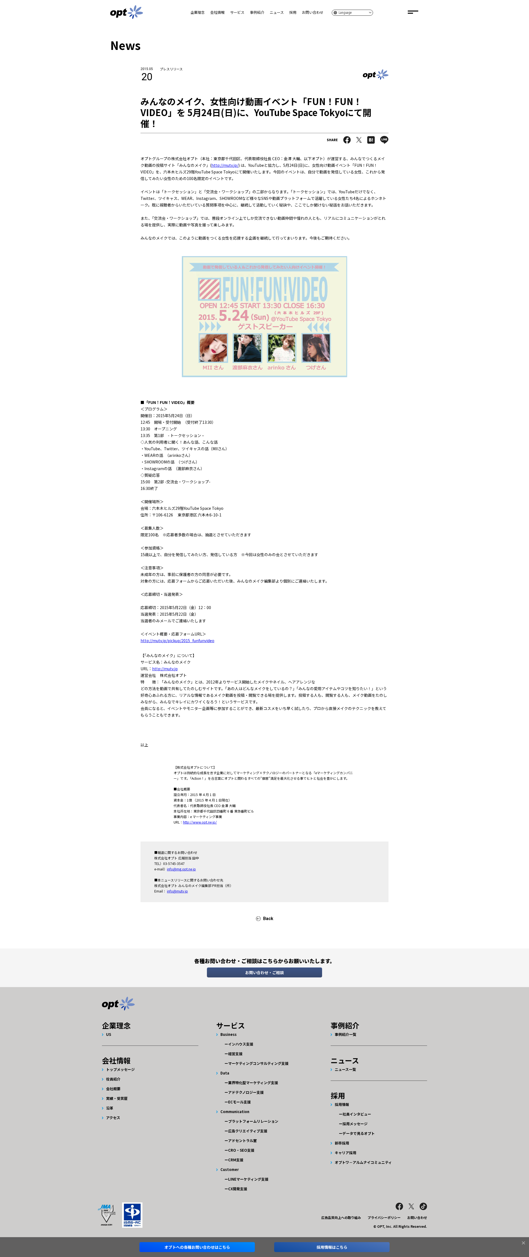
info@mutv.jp (177, 891)
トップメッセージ (120, 1069)
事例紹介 (257, 12)
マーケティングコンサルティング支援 (258, 1063)
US (108, 1034)
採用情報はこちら (332, 1247)
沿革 (109, 1108)
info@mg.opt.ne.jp (181, 869)
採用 (292, 12)
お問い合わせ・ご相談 (264, 972)
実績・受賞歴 (117, 1098)
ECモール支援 (239, 1102)
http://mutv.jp (165, 668)
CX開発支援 (237, 1188)
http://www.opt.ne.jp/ (200, 822)
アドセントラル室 (242, 1140)
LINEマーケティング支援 (248, 1179)
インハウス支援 (240, 1044)
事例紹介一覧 (345, 1034)
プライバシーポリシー (384, 1217)
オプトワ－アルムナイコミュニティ (363, 1162)
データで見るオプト (358, 1133)
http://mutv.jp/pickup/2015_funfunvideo (177, 640)
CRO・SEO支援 (241, 1150)
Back (268, 918)
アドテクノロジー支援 (246, 1092)
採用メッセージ (355, 1123)
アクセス (113, 1117)
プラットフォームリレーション (253, 1121)
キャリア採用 (345, 1152)
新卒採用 (342, 1143)
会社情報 (217, 12)
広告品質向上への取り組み (341, 1217)
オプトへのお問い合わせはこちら (197, 1247)
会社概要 (113, 1088)
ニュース (277, 12)
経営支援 (235, 1053)
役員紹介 (113, 1079)
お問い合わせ (312, 12)
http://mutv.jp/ (224, 165)
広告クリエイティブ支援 (247, 1130)
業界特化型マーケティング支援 (253, 1082)
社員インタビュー (356, 1114)
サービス (237, 12)
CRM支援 (235, 1159)
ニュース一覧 (345, 1069)
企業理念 (197, 12)
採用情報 (342, 1104)
